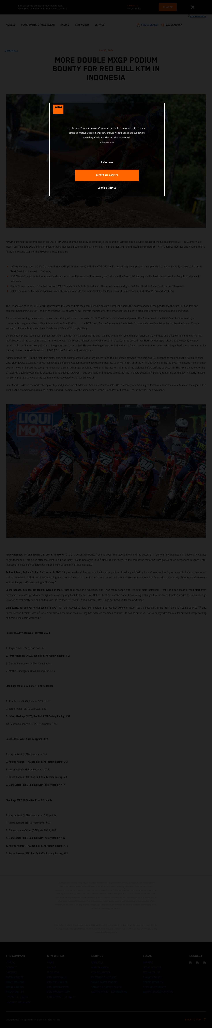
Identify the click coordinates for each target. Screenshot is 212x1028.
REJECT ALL (107, 162)
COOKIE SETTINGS (107, 188)
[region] (107, 149)
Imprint (111, 142)
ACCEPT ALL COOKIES (107, 175)
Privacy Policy (104, 142)
